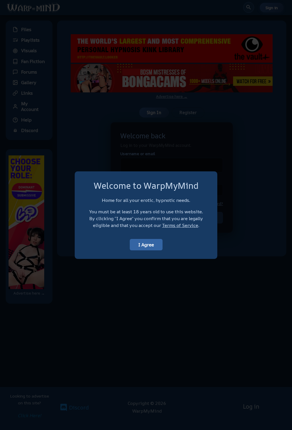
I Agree (146, 245)
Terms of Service (180, 225)
